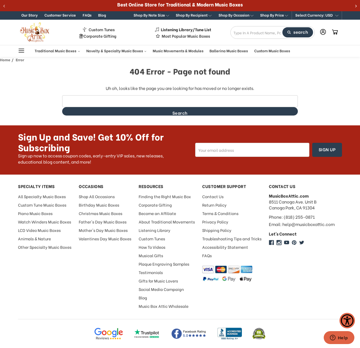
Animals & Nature (34, 238)
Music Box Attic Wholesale (163, 306)
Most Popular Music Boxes (186, 36)
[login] (323, 31)
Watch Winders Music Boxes (44, 222)
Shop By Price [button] (272, 14)
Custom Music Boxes (272, 50)
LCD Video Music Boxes (39, 230)
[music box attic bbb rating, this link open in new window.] (229, 334)
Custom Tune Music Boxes (42, 205)
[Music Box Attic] (271, 242)
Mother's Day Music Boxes (103, 230)
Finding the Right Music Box (165, 196)
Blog (102, 14)
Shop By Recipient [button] (192, 14)
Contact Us (213, 196)
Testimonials (151, 272)
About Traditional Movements (167, 222)
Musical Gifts (151, 255)
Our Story (29, 14)
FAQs (87, 14)
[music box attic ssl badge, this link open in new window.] (259, 334)
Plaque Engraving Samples (164, 264)
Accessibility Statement (225, 247)
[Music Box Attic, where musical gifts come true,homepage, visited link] (35, 32)
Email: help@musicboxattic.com (302, 224)
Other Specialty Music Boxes (44, 247)
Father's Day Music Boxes (103, 222)
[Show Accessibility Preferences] (347, 320)
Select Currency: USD (314, 14)
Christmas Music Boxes (100, 213)
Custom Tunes (102, 29)
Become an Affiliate (157, 213)
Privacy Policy (215, 222)
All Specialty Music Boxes (42, 196)
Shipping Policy (216, 230)
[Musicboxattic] (279, 242)
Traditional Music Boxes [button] (56, 50)
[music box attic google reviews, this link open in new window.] (108, 334)
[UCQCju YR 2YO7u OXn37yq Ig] (286, 242)
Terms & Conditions (220, 213)
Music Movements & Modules (178, 50)
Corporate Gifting (100, 36)
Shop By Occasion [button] (234, 14)
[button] (317, 15)
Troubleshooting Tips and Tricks (232, 238)
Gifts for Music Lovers (158, 281)
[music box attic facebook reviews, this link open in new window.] (189, 334)
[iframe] (338, 338)
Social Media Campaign (161, 289)
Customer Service (60, 14)
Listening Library (154, 230)
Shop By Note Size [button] (150, 14)
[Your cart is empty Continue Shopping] (335, 32)
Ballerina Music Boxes (229, 50)
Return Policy (214, 205)
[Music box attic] (301, 242)
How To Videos (152, 247)
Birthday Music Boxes (99, 205)
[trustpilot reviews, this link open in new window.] (147, 334)
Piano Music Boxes (35, 213)
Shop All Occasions (97, 196)
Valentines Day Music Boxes (105, 238)
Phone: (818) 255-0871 (292, 217)
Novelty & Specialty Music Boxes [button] (115, 50)
